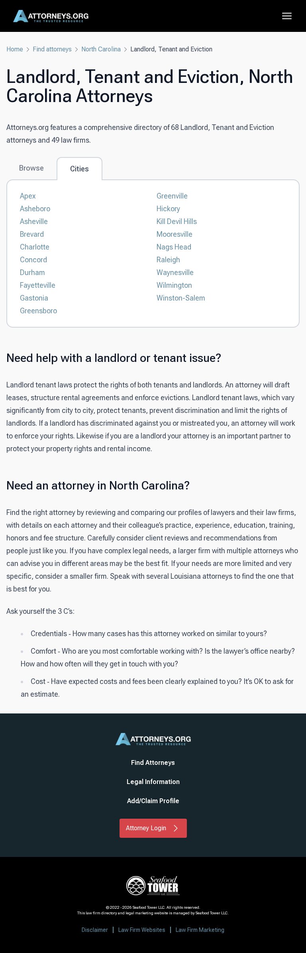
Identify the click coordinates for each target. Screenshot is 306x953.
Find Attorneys (153, 762)
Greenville (172, 196)
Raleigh (168, 259)
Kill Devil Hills (177, 221)
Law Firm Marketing (200, 930)
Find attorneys (52, 49)
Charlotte (34, 247)
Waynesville (175, 272)
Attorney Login (146, 828)
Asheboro (35, 208)
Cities (79, 169)
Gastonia (34, 298)
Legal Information (153, 782)
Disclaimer (95, 930)
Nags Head (174, 247)
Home (14, 49)
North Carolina (101, 49)
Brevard (32, 234)
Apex (27, 196)
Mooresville (174, 234)
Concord (33, 259)
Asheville (34, 221)
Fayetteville (37, 285)
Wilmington (174, 285)
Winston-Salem (181, 298)
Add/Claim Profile (153, 801)
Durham (32, 272)
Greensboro (38, 311)
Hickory (168, 208)
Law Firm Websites (141, 930)
